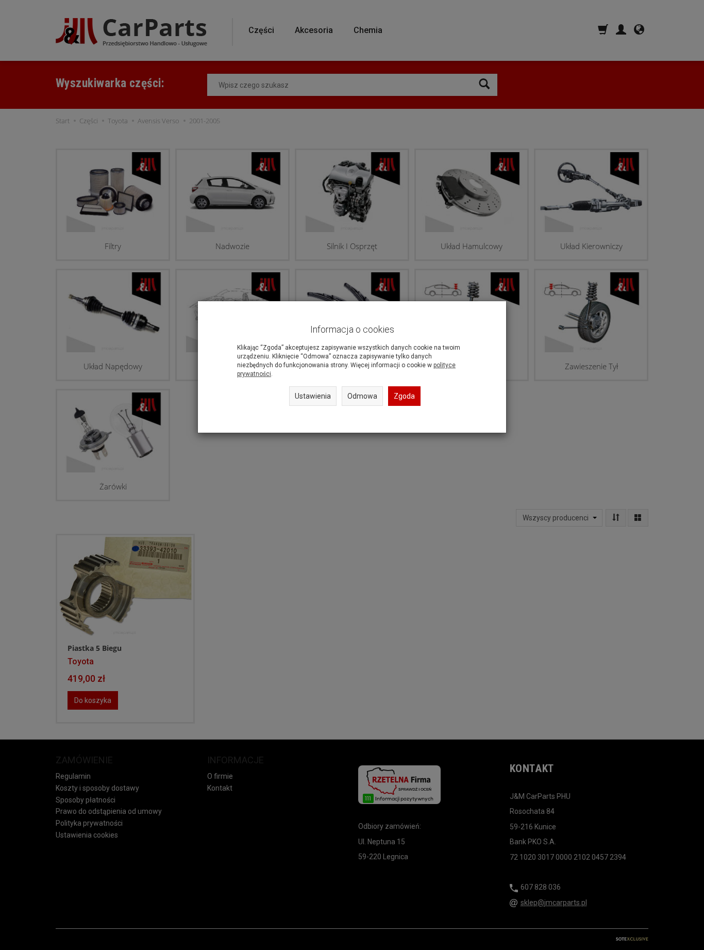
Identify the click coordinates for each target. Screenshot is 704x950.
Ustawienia (313, 396)
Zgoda (404, 396)
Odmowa (362, 396)
